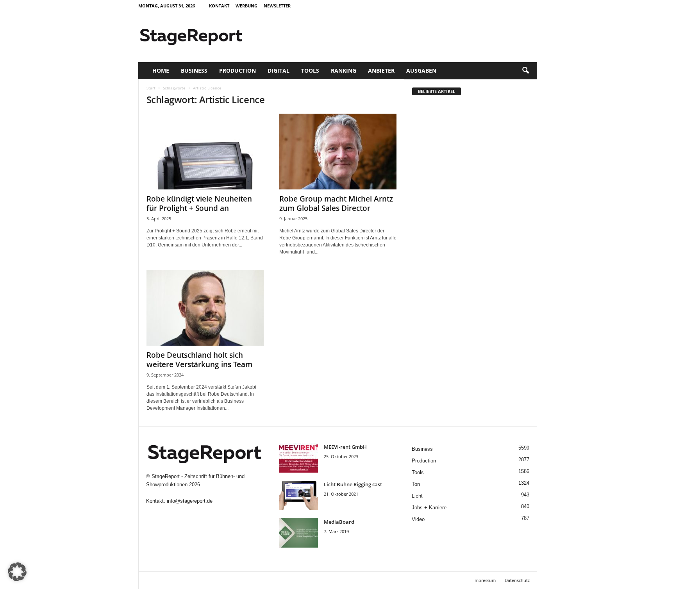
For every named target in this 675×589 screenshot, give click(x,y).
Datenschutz (517, 580)
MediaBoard (339, 521)
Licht (417, 496)
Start (150, 88)
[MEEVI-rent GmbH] (298, 458)
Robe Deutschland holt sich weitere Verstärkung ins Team (199, 359)
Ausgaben (421, 70)
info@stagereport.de (189, 501)
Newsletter (277, 6)
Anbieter (381, 70)
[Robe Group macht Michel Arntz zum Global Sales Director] (337, 151)
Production (237, 70)
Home (160, 70)
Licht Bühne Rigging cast (353, 484)
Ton (416, 484)
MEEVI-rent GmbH (345, 446)
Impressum (484, 580)
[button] (525, 70)
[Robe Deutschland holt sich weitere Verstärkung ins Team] (205, 308)
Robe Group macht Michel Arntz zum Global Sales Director (336, 203)
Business (194, 70)
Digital (278, 70)
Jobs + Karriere (429, 507)
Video (418, 519)
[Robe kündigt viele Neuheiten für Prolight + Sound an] (205, 151)
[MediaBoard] (298, 533)
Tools (310, 70)
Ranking (343, 70)
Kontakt (219, 6)
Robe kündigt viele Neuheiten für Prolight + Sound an (199, 203)
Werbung (246, 6)
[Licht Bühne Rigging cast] (298, 495)
